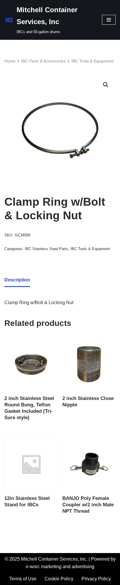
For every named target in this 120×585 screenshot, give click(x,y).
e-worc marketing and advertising (60, 566)
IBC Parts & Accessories (43, 61)
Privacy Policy (96, 578)
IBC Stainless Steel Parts (46, 249)
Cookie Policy (59, 578)
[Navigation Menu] (109, 20)
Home (9, 61)
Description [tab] (17, 279)
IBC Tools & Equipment (92, 61)
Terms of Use (22, 578)
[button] (105, 85)
